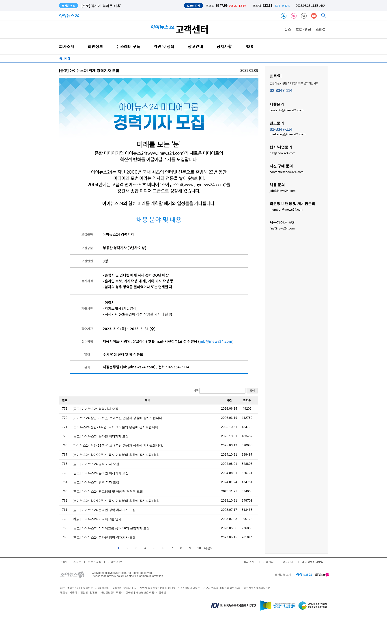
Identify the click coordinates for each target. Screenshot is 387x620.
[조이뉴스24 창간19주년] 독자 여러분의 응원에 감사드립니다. (116, 500)
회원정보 (95, 46)
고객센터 (268, 561)
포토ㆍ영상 (94, 561)
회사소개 (66, 46)
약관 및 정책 (164, 46)
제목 (196, 390)
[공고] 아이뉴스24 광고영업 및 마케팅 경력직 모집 (108, 491)
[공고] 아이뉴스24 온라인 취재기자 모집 (101, 436)
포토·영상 (303, 29)
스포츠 (77, 561)
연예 (64, 561)
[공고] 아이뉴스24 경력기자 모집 (95, 408)
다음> (208, 548)
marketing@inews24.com (287, 134)
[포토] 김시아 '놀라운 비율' (101, 6)
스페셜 (321, 29)
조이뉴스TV (115, 561)
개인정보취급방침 (312, 561)
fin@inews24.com (282, 228)
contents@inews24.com (286, 110)
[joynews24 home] (322, 574)
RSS (249, 46)
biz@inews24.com (282, 153)
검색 (252, 390)
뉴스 (287, 29)
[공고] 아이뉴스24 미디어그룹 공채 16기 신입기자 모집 (111, 528)
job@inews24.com (283, 190)
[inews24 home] (304, 574)
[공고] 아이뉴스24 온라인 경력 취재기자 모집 (104, 510)
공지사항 (224, 46)
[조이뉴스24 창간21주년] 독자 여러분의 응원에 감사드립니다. (116, 427)
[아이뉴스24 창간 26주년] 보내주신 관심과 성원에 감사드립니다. (118, 418)
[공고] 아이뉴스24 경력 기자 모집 (96, 464)
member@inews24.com (286, 209)
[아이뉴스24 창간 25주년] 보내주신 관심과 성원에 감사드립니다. (118, 445)
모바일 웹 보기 (283, 574)
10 (199, 548)
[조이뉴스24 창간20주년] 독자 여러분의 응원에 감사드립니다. (116, 454)
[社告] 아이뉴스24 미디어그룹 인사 (97, 519)
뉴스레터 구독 (128, 46)
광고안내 (195, 46)
